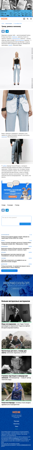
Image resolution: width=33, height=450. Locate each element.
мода (3, 23)
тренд (17, 205)
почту (2, 442)
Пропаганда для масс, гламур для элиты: (14, 352)
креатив (3, 252)
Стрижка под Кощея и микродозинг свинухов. (16, 377)
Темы (16, 426)
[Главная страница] (4, 19)
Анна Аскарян (9, 23)
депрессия (4, 264)
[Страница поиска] (27, 19)
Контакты (16, 424)
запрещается (16, 438)
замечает (4, 137)
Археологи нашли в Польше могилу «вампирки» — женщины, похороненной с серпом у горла (16, 249)
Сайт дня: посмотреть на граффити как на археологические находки (13, 261)
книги (3, 240)
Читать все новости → (9, 270)
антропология (5, 234)
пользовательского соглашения (8, 444)
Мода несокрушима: (16, 326)
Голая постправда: (16, 403)
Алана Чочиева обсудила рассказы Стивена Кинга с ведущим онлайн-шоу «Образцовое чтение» (16, 243)
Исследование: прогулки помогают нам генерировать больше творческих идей (13, 255)
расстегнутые (20, 40)
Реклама (16, 421)
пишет (10, 45)
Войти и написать (25, 223)
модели (5, 166)
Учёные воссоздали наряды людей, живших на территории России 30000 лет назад (15, 237)
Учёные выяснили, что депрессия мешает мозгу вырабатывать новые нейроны (15, 266)
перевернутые (16, 38)
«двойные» (15, 37)
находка (10, 205)
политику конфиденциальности (24, 444)
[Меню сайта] (31, 18)
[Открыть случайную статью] (24, 19)
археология (4, 246)
